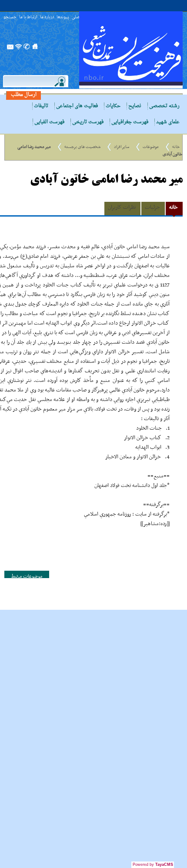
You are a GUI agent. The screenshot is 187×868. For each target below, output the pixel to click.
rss (18, 49)
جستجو (10, 17)
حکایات (113, 106)
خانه (176, 147)
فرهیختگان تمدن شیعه (131, 50)
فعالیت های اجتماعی (77, 106)
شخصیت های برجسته (82, 147)
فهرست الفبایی (49, 122)
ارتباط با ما (28, 17)
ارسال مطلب (24, 95)
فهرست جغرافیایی (129, 122)
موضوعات (151, 147)
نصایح (134, 106)
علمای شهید (168, 122)
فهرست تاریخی (88, 122)
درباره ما (47, 17)
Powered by (153, 864)
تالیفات (41, 106)
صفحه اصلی (35, 49)
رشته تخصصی (164, 106)
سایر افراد (121, 147)
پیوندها (63, 17)
